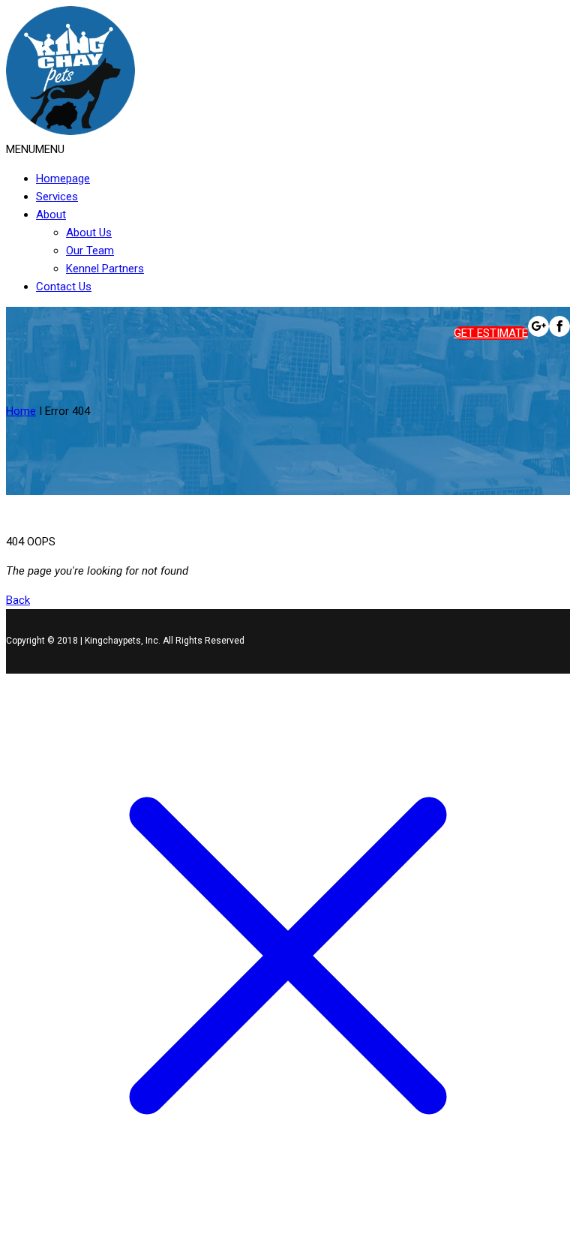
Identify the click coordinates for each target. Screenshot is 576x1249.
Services (57, 196)
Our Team (90, 250)
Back (18, 600)
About (51, 214)
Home (21, 411)
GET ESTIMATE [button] (491, 333)
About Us (89, 232)
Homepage (63, 178)
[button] (35, 149)
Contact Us (64, 286)
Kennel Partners (105, 268)
